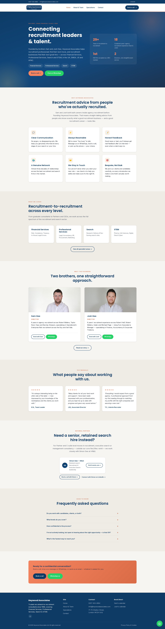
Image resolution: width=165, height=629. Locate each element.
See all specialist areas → (82, 249)
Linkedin (132, 1)
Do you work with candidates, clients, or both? (64, 513)
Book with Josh (94, 336)
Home (68, 7)
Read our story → (82, 348)
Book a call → (36, 73)
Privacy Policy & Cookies (129, 625)
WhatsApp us (55, 576)
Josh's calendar (120, 607)
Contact (100, 7)
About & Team (78, 7)
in (30, 616)
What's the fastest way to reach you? (61, 539)
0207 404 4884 (33, 1)
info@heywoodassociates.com (49, 1)
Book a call (40, 576)
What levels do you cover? (56, 520)
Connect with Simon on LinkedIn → (94, 477)
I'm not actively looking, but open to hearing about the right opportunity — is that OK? (79, 532)
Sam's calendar (119, 603)
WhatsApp (51, 336)
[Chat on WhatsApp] (160, 624)
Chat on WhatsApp (54, 73)
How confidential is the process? (59, 526)
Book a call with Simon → (70, 477)
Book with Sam (38, 336)
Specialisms (90, 7)
